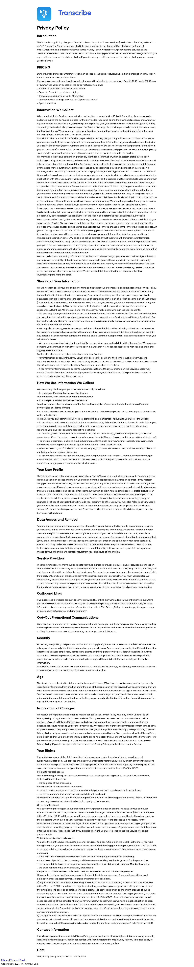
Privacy (5, 960)
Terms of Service (18, 960)
